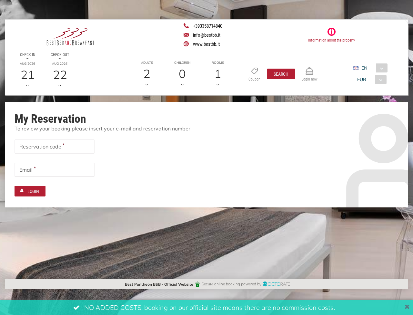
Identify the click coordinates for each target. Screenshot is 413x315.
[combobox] (372, 68)
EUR (361, 79)
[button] (281, 74)
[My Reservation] (309, 68)
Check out (60, 54)
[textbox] (55, 146)
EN (364, 68)
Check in (27, 54)
